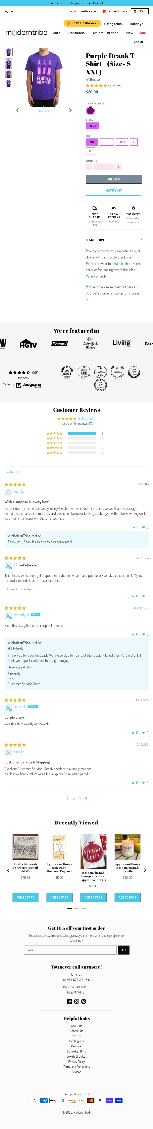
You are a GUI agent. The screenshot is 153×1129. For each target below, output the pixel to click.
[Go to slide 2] (42, 111)
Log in (72, 11)
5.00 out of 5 (87, 418)
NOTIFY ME (114, 190)
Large (122, 142)
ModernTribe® (82, 1112)
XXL (91, 151)
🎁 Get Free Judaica (114, 11)
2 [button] (74, 798)
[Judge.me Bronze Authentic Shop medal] (117, 372)
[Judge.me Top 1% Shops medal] (134, 372)
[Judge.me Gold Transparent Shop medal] (100, 372)
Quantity (91, 160)
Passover (92, 276)
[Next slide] (70, 110)
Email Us (76, 974)
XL (133, 142)
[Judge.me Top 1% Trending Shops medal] (100, 385)
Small (92, 142)
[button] (44, 77)
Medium (107, 142)
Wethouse (93, 79)
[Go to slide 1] (40, 111)
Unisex (93, 126)
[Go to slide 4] (48, 111)
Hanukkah (121, 263)
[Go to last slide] (18, 110)
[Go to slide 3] (45, 111)
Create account (89, 11)
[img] (15, 484)
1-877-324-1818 (80, 980)
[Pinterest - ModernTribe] (83, 1001)
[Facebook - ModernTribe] (69, 1001)
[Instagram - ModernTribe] (76, 1001)
